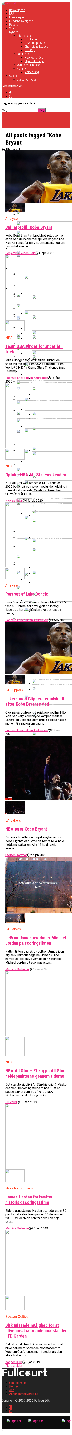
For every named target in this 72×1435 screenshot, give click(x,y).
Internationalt (25, 35)
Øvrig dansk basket (29, 65)
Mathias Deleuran (17, 969)
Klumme (22, 68)
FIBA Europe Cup (35, 43)
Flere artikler (13, 1366)
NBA (11, 14)
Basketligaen (17, 10)
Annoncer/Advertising (23, 1394)
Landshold (23, 54)
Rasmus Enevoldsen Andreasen (26, 378)
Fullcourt (11, 1102)
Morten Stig (32, 72)
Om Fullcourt (17, 1383)
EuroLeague (16, 17)
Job (11, 1390)
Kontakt (14, 1386)
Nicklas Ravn (14, 500)
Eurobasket (32, 39)
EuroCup (30, 50)
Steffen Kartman (16, 855)
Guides (13, 76)
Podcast (14, 25)
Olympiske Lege (34, 61)
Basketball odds (26, 79)
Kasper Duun (13, 1362)
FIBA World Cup (34, 57)
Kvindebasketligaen (21, 21)
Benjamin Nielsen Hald (20, 253)
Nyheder (14, 32)
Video (12, 28)
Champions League (36, 46)
